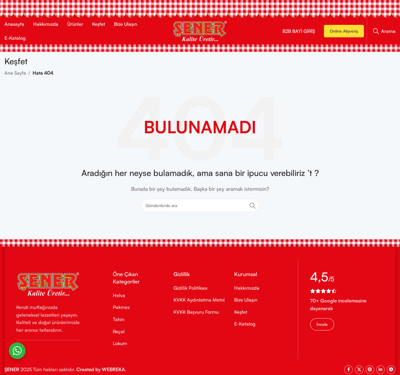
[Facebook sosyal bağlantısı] (348, 369)
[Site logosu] (200, 30)
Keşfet (240, 312)
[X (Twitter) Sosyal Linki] (359, 369)
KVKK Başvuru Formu (196, 312)
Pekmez (121, 307)
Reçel (119, 331)
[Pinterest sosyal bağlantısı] (369, 369)
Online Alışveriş (344, 30)
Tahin (118, 319)
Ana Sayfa (15, 73)
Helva (119, 295)
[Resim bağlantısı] (48, 283)
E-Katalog (245, 324)
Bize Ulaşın (245, 300)
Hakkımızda (246, 288)
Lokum (120, 343)
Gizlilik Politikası (191, 288)
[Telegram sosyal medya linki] (391, 369)
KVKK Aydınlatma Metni (199, 300)
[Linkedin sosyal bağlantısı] (380, 369)
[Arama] (252, 205)
